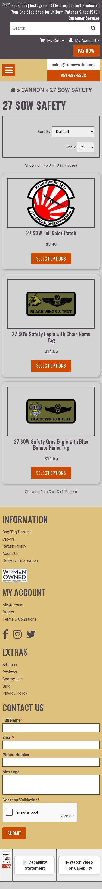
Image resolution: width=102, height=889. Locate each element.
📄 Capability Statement (35, 865)
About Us (10, 553)
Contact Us (12, 679)
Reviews (9, 672)
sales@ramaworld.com (73, 64)
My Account (13, 605)
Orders (8, 612)
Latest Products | (85, 5)
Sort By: (44, 131)
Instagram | (40, 5)
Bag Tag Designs (17, 532)
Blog (6, 686)
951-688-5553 (73, 75)
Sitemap (9, 664)
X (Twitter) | (60, 5)
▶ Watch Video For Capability (79, 865)
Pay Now (86, 50)
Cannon (32, 90)
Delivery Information (20, 560)
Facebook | (21, 5)
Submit (14, 833)
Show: (71, 147)
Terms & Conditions (19, 619)
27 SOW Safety (71, 90)
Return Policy (14, 546)
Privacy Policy (14, 693)
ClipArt (8, 539)
